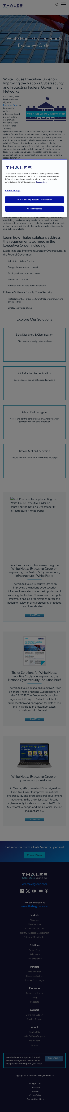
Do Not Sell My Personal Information (34, 199)
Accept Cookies (34, 209)
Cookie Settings (13, 190)
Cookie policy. (41, 182)
